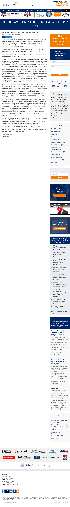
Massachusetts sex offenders (31, 61)
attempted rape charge (25, 88)
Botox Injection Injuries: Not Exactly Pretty (59, 387)
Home (3, 10)
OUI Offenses (55, 139)
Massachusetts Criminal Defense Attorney (60, 40)
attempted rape (6, 80)
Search (60, 177)
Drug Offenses (56, 128)
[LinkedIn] (10, 491)
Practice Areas (40, 10)
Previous (5, 142)
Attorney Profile (29, 10)
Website (10, 10)
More (67, 10)
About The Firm (18, 10)
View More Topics (55, 162)
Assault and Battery (57, 159)
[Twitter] (7, 491)
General (54, 136)
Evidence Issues (56, 157)
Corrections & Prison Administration (56, 148)
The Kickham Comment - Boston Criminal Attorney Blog (17, 4)
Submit (60, 74)
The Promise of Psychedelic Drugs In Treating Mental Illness (59, 419)
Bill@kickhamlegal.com (12, 484)
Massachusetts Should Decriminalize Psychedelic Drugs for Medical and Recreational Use (58, 435)
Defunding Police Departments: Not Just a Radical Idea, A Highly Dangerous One (59, 426)
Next (15, 142)
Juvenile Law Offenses (58, 151)
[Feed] (17, 491)
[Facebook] (3, 491)
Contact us (49, 10)
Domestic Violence (57, 145)
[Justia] (14, 491)
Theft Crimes (55, 154)
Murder (54, 134)
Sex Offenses (9, 134)
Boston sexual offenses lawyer (14, 126)
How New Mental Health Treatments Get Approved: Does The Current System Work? (58, 333)
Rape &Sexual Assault (58, 142)
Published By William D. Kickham (60, 4)
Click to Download (59, 195)
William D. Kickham (14, 502)
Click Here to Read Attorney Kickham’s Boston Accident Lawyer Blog (59, 325)
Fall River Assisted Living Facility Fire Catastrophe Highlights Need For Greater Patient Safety (59, 360)
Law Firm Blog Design (61, 502)
